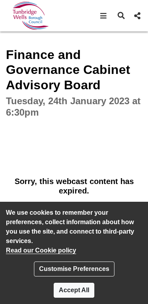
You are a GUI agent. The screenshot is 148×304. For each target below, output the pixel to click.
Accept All (74, 290)
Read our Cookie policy (41, 250)
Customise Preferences (74, 268)
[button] (104, 16)
